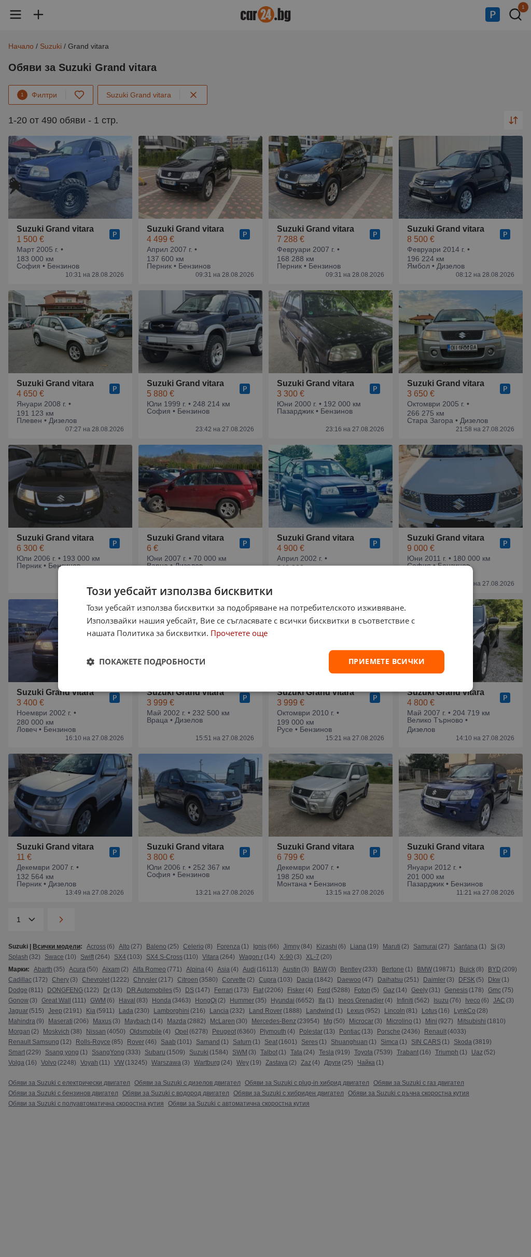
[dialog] (265, 628)
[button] (146, 662)
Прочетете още (239, 633)
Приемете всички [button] (386, 661)
